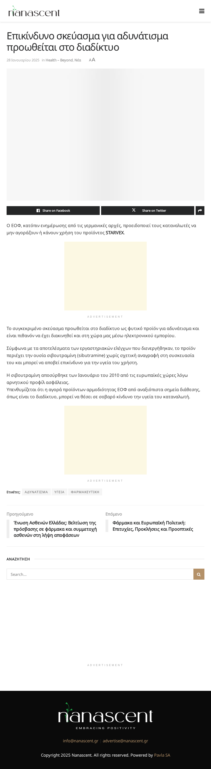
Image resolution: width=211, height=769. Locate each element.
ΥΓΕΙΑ (59, 492)
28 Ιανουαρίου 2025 (23, 60)
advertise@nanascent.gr (125, 740)
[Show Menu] (201, 11)
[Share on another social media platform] (200, 210)
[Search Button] (198, 574)
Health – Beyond (59, 60)
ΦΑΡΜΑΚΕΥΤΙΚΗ (85, 492)
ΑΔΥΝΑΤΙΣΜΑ (36, 492)
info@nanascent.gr (80, 740)
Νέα (77, 60)
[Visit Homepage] (34, 11)
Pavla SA (162, 755)
